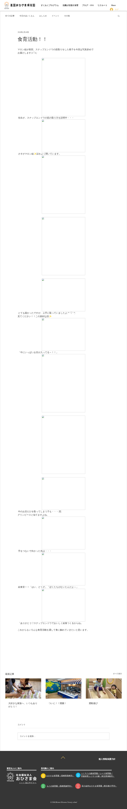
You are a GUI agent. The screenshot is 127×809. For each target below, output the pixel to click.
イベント (55, 16)
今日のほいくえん (26, 16)
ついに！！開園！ (57, 703)
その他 (67, 16)
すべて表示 (117, 674)
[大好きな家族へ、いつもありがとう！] (23, 688)
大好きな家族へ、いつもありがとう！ (22, 705)
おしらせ (43, 16)
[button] (88, 5)
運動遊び (93, 703)
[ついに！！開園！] (63, 688)
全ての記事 (10, 16)
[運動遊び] (104, 688)
